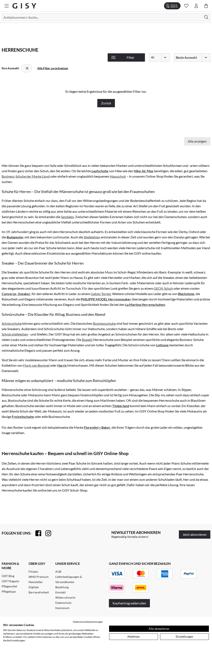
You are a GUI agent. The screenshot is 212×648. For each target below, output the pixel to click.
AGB (58, 571)
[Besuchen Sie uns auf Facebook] (36, 533)
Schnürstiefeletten (15, 334)
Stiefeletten (92, 237)
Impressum (62, 608)
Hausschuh (118, 176)
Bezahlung (62, 587)
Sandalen (67, 217)
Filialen (33, 571)
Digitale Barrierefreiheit (39, 589)
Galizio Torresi (101, 294)
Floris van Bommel (36, 365)
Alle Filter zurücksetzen (52, 68)
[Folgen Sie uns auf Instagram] (46, 533)
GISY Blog (8, 576)
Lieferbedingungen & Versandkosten (68, 579)
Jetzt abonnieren (195, 534)
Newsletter (36, 582)
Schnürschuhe (12, 323)
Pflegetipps (9, 591)
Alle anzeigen (197, 141)
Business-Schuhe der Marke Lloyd (26, 176)
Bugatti (87, 340)
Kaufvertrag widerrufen (129, 603)
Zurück (106, 103)
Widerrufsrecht (65, 597)
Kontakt (60, 592)
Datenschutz (63, 602)
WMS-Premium (39, 576)
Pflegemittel (9, 586)
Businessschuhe (104, 323)
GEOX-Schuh (163, 288)
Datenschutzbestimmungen (88, 621)
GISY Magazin (10, 581)
